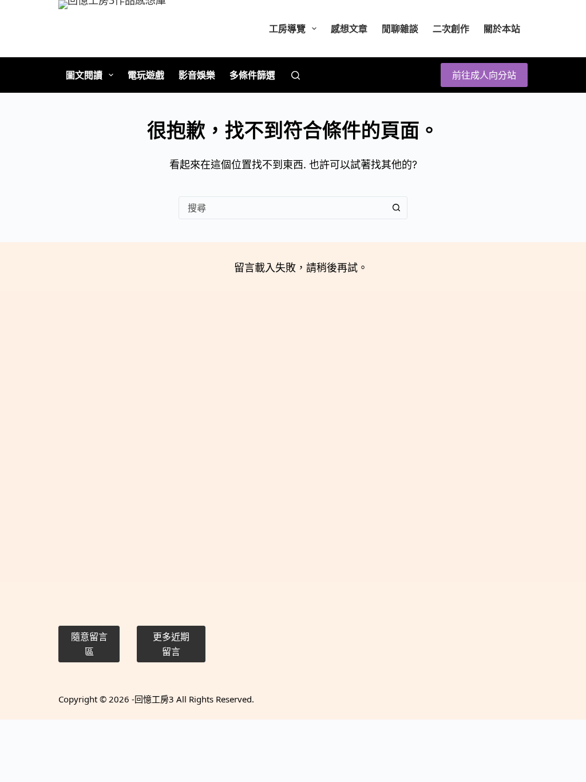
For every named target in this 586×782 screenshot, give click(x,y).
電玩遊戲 (146, 75)
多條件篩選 (252, 75)
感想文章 (349, 28)
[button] (88, 644)
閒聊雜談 (400, 28)
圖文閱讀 (84, 75)
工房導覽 (287, 28)
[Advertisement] (131, 431)
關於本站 (502, 28)
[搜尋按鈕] (396, 208)
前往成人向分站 (484, 75)
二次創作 (451, 28)
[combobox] (282, 207)
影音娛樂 (197, 75)
